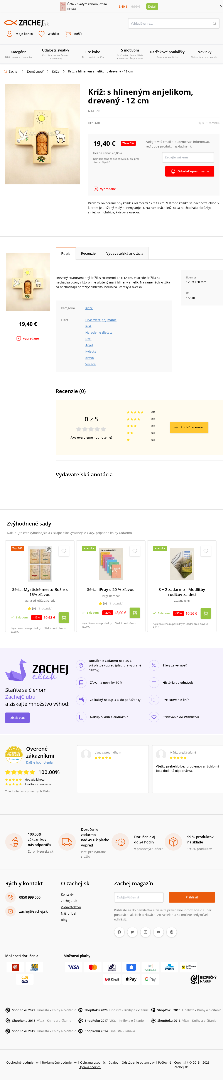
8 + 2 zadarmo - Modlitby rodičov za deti (182, 592)
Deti (88, 339)
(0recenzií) (213, 123)
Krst (88, 326)
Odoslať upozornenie (193, 171)
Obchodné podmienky (22, 1062)
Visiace (90, 364)
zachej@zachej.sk (33, 911)
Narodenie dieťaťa (99, 332)
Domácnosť (35, 71)
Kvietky (90, 351)
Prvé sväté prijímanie (101, 320)
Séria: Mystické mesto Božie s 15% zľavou (40, 592)
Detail (152, 6)
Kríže (55, 71)
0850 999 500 (30, 897)
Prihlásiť (192, 897)
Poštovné (164, 1062)
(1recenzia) (45, 608)
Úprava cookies (90, 1067)
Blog (64, 920)
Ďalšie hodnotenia (39, 762)
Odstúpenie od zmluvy (138, 1062)
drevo (89, 358)
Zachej (13, 71)
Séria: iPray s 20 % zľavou (111, 589)
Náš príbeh (69, 913)
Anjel (89, 345)
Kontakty (67, 894)
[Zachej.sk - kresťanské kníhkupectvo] (26, 23)
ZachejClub (69, 901)
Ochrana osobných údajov (99, 1062)
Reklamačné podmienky (59, 1062)
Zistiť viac (17, 718)
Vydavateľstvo (71, 907)
